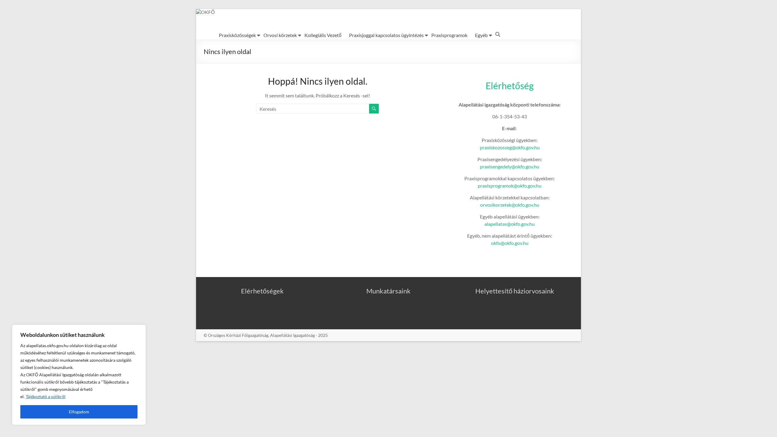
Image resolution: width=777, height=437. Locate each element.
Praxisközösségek (237, 35)
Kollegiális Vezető (322, 35)
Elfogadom (79, 411)
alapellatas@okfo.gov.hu (509, 224)
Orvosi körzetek (280, 35)
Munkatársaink (388, 291)
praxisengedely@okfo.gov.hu (509, 166)
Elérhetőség (510, 85)
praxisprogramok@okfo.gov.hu (509, 185)
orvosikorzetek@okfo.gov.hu (509, 205)
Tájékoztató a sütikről (46, 396)
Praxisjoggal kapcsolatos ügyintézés (386, 35)
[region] (79, 375)
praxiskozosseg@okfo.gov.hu (510, 147)
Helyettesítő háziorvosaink (514, 291)
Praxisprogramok (449, 35)
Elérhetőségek (262, 291)
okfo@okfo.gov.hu (509, 243)
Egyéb (481, 35)
